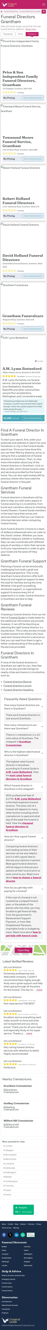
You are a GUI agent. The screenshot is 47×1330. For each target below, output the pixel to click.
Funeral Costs (6, 1283)
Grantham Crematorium (18, 1085)
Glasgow (9, 1150)
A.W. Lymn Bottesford (19, 772)
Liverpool (9, 1163)
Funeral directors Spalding (18, 689)
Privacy (38, 1224)
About (4, 1224)
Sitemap (16, 1228)
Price (20, 34)
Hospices (5, 1313)
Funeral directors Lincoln (18, 685)
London (8, 1146)
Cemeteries (6, 1309)
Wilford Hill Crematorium (18, 1120)
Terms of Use (6, 1228)
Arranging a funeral (8, 1279)
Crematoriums (7, 1301)
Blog (16, 1224)
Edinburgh (10, 1168)
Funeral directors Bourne (17, 681)
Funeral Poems (7, 1290)
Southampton (11, 1181)
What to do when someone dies (13, 1275)
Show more (30, 29)
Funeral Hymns (7, 1287)
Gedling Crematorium (16, 1103)
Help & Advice (11, 1271)
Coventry (9, 1185)
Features (23, 1224)
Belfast (8, 1177)
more (39, 989)
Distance (32, 34)
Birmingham (11, 1155)
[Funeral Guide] (1, 11)
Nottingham (10, 1172)
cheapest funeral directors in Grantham (19, 826)
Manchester (10, 1159)
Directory (31, 1224)
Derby (8, 1194)
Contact (10, 1224)
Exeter (8, 1190)
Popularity (8, 34)
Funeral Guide (17, 617)
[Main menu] (43, 4)
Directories (10, 1297)
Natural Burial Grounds (10, 1305)
